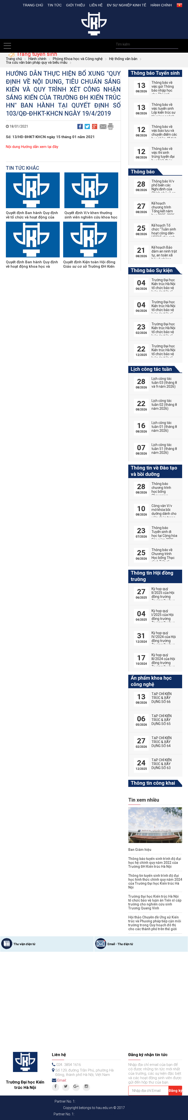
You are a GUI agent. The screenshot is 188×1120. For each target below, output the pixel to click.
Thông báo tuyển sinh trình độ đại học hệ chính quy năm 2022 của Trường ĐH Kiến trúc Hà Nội (154, 862)
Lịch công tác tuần (151, 369)
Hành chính (161, 5)
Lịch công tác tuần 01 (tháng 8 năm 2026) (164, 427)
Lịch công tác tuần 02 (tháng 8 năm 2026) (164, 404)
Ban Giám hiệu (139, 850)
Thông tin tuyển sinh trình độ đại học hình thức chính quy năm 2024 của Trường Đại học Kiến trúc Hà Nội (155, 881)
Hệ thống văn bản (123, 59)
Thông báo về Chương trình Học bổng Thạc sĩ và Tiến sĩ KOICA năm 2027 (163, 559)
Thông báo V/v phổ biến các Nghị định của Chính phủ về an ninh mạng (164, 189)
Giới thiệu (75, 5)
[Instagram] (86, 1087)
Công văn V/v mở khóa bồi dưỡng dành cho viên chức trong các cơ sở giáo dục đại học (164, 515)
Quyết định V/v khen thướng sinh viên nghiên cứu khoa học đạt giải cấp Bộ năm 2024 (91, 217)
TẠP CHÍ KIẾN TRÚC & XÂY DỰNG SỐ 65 (162, 720)
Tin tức (54, 5)
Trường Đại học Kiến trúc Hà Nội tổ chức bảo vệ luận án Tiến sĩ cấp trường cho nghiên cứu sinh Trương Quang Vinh (154, 902)
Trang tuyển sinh (36, 54)
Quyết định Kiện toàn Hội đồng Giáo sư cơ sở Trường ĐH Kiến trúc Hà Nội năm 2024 (89, 266)
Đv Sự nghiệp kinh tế (126, 5)
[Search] (174, 44)
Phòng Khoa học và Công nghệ (78, 59)
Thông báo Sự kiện (152, 270)
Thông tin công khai (153, 783)
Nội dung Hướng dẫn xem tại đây (32, 147)
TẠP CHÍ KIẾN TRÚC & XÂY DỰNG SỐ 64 (162, 742)
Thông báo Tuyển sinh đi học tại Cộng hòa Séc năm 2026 (164, 534)
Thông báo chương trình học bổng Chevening (161, 489)
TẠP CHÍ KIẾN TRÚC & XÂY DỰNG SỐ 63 (162, 764)
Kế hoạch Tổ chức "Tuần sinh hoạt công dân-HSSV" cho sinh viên (164, 233)
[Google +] (76, 1087)
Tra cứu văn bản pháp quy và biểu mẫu (36, 62)
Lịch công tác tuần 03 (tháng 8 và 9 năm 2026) (164, 382)
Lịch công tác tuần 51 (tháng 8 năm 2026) (164, 449)
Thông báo (143, 172)
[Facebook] (55, 1087)
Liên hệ (96, 5)
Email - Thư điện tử (120, 944)
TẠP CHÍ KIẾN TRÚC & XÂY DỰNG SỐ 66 (162, 698)
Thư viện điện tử (24, 944)
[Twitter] (66, 1087)
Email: (62, 1080)
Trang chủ (33, 5)
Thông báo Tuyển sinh (155, 73)
